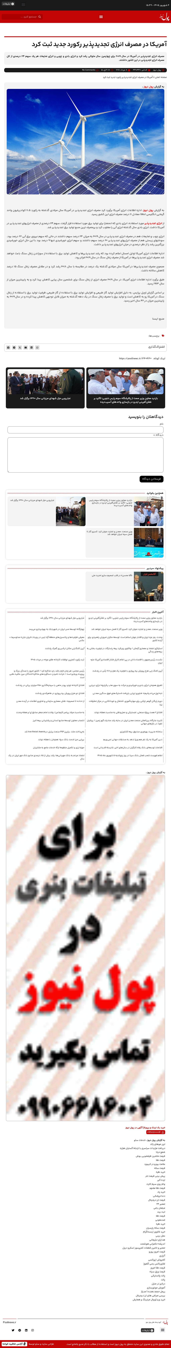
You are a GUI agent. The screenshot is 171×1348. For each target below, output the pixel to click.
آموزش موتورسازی (156, 1288)
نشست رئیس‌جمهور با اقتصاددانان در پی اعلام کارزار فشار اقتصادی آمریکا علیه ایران (126, 661)
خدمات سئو (139, 1140)
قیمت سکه (159, 1168)
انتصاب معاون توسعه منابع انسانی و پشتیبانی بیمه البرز (58, 720)
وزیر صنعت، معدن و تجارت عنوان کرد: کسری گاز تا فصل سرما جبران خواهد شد (109, 533)
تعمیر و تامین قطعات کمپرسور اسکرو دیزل (143, 1248)
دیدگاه (158, 435)
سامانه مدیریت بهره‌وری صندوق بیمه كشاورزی (141, 731)
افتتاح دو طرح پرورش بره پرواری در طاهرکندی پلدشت (59, 693)
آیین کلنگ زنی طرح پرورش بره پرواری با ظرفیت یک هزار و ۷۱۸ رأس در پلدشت (127, 671)
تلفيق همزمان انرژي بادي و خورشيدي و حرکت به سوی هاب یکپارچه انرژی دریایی (125, 685)
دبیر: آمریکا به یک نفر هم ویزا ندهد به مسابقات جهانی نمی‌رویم (132, 739)
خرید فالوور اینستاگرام (154, 1232)
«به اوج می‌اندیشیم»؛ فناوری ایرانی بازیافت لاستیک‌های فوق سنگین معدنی (127, 693)
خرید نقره (160, 1172)
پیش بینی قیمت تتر (155, 1176)
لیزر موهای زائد (157, 1144)
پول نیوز (149, 87)
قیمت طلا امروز (157, 1268)
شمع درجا (160, 1152)
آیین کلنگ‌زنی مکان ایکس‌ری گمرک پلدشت (64, 648)
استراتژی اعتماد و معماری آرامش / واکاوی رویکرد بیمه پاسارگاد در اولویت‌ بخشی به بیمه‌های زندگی (124, 650)
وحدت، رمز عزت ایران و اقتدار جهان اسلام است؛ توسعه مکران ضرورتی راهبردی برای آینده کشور (125, 639)
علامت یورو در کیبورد (154, 1164)
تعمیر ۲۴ (160, 1204)
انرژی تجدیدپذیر (153, 223)
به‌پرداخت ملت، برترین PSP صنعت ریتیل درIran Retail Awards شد (54, 731)
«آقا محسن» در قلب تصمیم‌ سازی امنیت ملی (112, 575)
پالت (163, 1280)
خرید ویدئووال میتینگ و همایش (149, 1300)
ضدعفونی (160, 1220)
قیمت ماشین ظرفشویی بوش (150, 1156)
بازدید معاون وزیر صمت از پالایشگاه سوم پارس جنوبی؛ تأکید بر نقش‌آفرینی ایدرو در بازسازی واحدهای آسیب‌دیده (110, 503)
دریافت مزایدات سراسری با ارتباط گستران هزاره (142, 1148)
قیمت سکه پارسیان (155, 1228)
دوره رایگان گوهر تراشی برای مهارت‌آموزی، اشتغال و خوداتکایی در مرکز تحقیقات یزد (125, 703)
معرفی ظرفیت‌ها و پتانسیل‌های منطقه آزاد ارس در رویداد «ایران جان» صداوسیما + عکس (46, 639)
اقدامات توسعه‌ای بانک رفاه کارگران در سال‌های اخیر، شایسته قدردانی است (128, 747)
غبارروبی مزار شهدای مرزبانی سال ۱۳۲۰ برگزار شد (32, 500)
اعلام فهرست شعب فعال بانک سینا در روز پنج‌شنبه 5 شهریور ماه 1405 (129, 755)
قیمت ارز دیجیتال (156, 1200)
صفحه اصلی (161, 77)
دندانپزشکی (159, 1196)
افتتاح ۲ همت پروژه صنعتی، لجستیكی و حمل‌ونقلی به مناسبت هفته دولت (128, 712)
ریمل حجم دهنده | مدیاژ (153, 1292)
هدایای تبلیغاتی (157, 1240)
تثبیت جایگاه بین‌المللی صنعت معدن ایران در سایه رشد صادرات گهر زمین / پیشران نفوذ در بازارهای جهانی (124, 722)
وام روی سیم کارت (155, 1184)
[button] (23, 4)
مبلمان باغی (159, 1208)
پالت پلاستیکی (158, 1276)
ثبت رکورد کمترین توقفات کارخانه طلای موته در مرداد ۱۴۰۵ (57, 659)
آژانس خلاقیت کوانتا (13, 1344)
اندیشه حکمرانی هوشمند (152, 1244)
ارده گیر (161, 1180)
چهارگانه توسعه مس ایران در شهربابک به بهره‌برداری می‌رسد (56, 629)
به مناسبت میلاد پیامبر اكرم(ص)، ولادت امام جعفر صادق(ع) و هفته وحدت (50, 712)
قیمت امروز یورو (157, 1252)
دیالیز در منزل (158, 1284)
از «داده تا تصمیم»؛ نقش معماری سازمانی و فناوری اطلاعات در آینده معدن (50, 701)
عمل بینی (160, 1236)
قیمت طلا (160, 1160)
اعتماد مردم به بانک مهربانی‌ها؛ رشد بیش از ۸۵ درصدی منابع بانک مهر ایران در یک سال (46, 757)
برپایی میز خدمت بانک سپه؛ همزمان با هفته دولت (61, 739)
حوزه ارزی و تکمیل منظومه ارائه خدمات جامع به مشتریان (58, 747)
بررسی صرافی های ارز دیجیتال (150, 1296)
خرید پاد (161, 1192)
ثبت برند (161, 1212)
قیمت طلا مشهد (157, 1188)
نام (161, 424)
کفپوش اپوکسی (156, 1260)
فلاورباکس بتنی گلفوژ (154, 1264)
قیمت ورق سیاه (157, 1272)
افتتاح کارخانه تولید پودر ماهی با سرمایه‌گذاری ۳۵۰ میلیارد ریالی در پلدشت (50, 685)
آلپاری (162, 1256)
